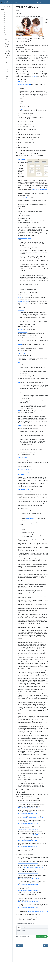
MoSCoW (20, 329)
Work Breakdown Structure (24, 489)
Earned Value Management (24, 238)
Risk (19, 362)
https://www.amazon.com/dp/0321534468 (33, 817)
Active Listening (21, 159)
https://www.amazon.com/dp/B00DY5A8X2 (28, 901)
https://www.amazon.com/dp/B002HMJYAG (28, 823)
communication (30, 518)
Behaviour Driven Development (40, 189)
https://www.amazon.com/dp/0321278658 (28, 907)
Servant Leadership (22, 457)
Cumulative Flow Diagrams (24, 197)
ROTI (19, 382)
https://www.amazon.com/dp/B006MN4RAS (28, 896)
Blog (21, 109)
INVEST (19, 297)
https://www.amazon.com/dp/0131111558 (28, 873)
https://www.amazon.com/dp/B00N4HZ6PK (37, 911)
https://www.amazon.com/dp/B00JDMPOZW (28, 852)
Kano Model (21, 310)
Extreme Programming (23, 472)
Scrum (19, 447)
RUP (19, 411)
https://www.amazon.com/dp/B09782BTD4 (28, 829)
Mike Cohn (34, 76)
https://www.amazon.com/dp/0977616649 (28, 802)
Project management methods (25, 353)
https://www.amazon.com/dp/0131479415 (28, 835)
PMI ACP (20, 82)
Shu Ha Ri (20, 425)
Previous (19, 945)
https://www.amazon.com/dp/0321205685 (28, 846)
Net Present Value (22, 332)
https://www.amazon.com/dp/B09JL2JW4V (28, 840)
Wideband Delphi (22, 474)
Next (46, 945)
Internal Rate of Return (23, 301)
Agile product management (24, 84)
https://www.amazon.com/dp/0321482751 (28, 807)
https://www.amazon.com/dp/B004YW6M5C (28, 813)
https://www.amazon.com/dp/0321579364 (33, 867)
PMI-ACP (20, 344)
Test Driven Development (24, 469)
